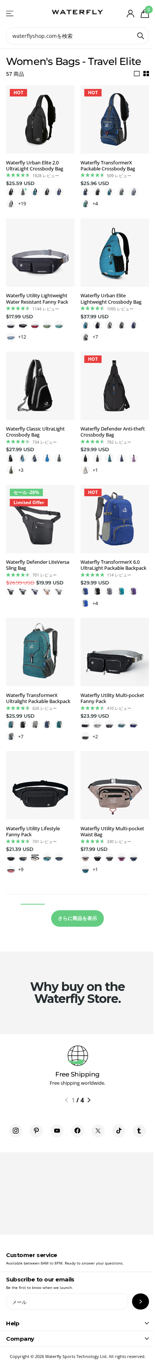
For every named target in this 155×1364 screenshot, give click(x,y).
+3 (20, 470)
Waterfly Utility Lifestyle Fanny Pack (33, 831)
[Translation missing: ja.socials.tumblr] (139, 1131)
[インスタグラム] (15, 1131)
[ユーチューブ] (57, 1131)
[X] (98, 1131)
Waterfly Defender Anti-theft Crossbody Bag (113, 432)
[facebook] (77, 1131)
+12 (22, 336)
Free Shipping (77, 1074)
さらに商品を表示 (77, 918)
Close (77, 1323)
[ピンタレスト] (36, 1131)
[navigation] (66, 1100)
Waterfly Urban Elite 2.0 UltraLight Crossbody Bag (34, 166)
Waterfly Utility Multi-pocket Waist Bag (112, 831)
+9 (20, 869)
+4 (95, 203)
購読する (140, 1301)
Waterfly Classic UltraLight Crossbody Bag (35, 432)
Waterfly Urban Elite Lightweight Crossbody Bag (111, 298)
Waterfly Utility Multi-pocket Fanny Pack (112, 698)
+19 (22, 203)
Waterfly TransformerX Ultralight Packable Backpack (38, 698)
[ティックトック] (118, 1131)
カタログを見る (10, 14)
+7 (95, 336)
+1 (95, 470)
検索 (140, 35)
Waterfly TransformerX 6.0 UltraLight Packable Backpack (113, 565)
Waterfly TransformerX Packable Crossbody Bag (108, 166)
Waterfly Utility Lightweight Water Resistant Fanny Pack (37, 298)
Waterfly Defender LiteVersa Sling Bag (37, 565)
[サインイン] (130, 14)
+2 (95, 736)
